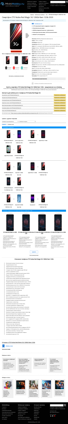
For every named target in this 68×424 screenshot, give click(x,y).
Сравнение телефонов (43, 3)
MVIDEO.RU (36, 410)
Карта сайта (4, 417)
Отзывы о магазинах (31, 6)
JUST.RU (35, 415)
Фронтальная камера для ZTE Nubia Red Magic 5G (12, 105)
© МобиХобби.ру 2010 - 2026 (34, 422)
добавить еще (11, 124)
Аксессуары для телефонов (23, 417)
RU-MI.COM (36, 413)
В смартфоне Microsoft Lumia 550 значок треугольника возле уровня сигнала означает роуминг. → (55, 368)
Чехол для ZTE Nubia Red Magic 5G (9, 110)
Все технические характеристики (40, 78)
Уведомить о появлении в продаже (16, 76)
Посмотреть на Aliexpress (59, 95)
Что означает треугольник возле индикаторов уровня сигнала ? (54, 361)
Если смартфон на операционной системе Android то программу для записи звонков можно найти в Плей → (8, 365)
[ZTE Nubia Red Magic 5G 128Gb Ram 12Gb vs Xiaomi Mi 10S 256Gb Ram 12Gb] (14, 195)
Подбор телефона (42, 1)
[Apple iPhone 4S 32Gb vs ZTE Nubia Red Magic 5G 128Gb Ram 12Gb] (14, 146)
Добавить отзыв (9, 346)
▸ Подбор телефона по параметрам (57, 5)
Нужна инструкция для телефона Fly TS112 (39, 360)
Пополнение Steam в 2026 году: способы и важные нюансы (20, 392)
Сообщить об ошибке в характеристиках (43, 83)
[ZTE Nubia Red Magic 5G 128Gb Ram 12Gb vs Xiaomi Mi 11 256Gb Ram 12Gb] (14, 163)
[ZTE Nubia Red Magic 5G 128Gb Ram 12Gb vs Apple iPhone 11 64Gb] (38, 131)
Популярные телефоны (32, 4)
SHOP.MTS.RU (37, 408)
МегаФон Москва (37, 407)
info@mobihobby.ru (55, 412)
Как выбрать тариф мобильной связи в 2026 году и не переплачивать (59, 392)
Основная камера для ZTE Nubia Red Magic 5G (11, 108)
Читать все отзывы (6, 349)
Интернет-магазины (39, 405)
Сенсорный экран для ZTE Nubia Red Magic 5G (11, 100)
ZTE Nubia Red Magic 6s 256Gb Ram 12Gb (26, 233)
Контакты (4, 408)
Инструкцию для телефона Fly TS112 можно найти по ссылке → (40, 364)
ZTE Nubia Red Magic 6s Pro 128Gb (58, 232)
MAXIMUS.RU (36, 417)
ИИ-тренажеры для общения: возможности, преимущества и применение (46, 393)
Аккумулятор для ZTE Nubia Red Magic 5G (10, 95)
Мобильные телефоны (32, 1)
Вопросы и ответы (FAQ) (44, 8)
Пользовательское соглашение (8, 412)
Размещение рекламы (6, 410)
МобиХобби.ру (5, 405)
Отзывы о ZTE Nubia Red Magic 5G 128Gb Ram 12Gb (18, 342)
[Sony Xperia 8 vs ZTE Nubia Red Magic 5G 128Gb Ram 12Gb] (38, 195)
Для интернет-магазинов (7, 413)
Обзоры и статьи (42, 4)
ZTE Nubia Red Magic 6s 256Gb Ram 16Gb (42, 233)
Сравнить (4, 124)
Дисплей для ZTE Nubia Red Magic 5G (9, 97)
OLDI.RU (35, 419)
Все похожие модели (34, 255)
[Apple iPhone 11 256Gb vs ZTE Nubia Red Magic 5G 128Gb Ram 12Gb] (38, 163)
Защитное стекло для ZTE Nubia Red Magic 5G (11, 102)
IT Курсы (29, 8)
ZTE (46, 14)
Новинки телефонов (31, 3)
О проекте (4, 407)
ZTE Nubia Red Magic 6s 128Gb (10, 232)
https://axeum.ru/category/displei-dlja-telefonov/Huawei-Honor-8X (24, 113)
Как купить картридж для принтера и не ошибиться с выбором (6, 393)
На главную (4, 419)
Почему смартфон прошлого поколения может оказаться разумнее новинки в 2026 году (33, 393)
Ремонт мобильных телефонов (24, 419)
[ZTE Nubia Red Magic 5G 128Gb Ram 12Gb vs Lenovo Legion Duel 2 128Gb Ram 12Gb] (14, 131)
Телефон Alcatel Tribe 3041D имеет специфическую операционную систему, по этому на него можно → (24, 368)
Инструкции (41, 6)
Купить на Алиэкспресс (16, 51)
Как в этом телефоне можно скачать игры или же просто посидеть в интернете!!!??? (24, 361)
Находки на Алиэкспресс (41, 10)
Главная (32, 14)
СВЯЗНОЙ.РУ (36, 412)
